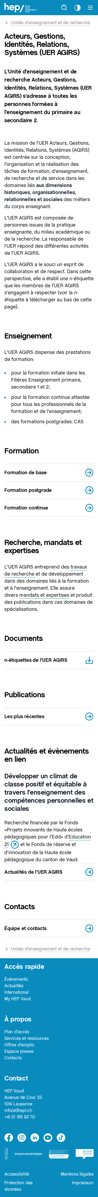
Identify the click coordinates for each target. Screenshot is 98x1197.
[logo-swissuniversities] (28, 1154)
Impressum (83, 1182)
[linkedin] (34, 1137)
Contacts (13, 1057)
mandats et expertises (44, 595)
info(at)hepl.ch (18, 1110)
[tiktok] (61, 1137)
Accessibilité (16, 1174)
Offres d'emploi (19, 1044)
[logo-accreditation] (59, 1154)
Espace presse (18, 1051)
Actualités (13, 985)
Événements (16, 979)
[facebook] (8, 1137)
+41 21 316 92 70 (19, 1116)
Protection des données (18, 1186)
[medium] (48, 1137)
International (16, 992)
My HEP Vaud (17, 998)
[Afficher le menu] (90, 7)
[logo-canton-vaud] (6, 1154)
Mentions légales (77, 1174)
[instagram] (21, 1137)
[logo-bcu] (85, 1154)
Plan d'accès (16, 1031)
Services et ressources (26, 1038)
